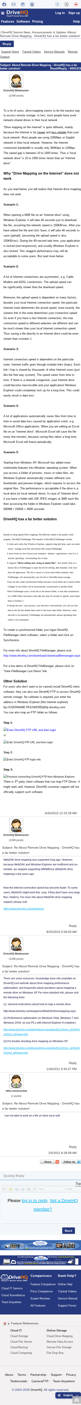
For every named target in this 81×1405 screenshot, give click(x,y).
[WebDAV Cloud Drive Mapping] (4, 4)
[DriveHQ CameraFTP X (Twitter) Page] (66, 4)
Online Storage (57, 1330)
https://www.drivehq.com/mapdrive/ (23, 908)
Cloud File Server (21, 1341)
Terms (21, 1374)
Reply (7, 44)
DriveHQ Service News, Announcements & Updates (34, 32)
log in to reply (34, 1200)
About (9, 1374)
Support (56, 1374)
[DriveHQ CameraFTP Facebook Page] (57, 4)
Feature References (24, 1323)
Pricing (37, 21)
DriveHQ (36, 1389)
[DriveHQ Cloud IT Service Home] (15, 13)
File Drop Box (55, 1352)
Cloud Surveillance (13, 1295)
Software (23, 21)
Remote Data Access (60, 1341)
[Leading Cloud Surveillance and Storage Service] (40, 1245)
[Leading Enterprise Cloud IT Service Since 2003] (40, 1260)
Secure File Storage (59, 1347)
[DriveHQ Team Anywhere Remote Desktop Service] (32, 4)
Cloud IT (16, 1330)
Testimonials (18, 1381)
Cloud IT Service (12, 1288)
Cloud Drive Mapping (60, 1336)
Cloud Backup (19, 1347)
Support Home (10, 51)
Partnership (38, 1374)
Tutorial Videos (31, 51)
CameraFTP (40, 1381)
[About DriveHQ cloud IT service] (14, 1280)
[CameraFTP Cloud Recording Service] (23, 4)
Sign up (74, 13)
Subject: (6, 65)
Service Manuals (54, 51)
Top (78, 1183)
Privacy (71, 1374)
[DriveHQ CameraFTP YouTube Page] (76, 4)
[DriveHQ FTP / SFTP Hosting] (13, 4)
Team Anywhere (11, 1302)
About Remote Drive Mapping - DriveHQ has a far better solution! (40, 34)
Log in (60, 13)
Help (76, 21)
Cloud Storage (19, 1336)
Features (7, 21)
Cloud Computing (21, 1352)
